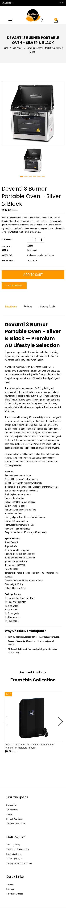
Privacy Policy (14, 844)
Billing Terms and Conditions (20, 863)
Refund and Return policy (18, 849)
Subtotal (6, 246)
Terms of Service (15, 859)
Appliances (17, 48)
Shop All (12, 889)
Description (11, 306)
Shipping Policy (14, 854)
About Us (12, 805)
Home (5, 48)
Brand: (5, 250)
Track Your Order (15, 819)
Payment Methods (15, 894)
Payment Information (16, 823)
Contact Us (13, 809)
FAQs (10, 814)
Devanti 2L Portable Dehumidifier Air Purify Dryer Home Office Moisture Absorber (30, 746)
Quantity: (7, 239)
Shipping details (47, 306)
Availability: (8, 260)
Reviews (28, 306)
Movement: (7, 255)
